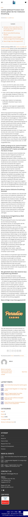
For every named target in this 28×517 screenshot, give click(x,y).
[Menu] (2, 2)
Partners (3, 449)
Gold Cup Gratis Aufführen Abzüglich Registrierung (14, 398)
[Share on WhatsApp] (8, 351)
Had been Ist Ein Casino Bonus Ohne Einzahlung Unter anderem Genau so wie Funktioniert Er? (13, 28)
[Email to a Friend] (15, 351)
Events (2, 414)
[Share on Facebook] (10, 351)
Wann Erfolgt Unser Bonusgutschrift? (13, 41)
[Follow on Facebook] (1, 490)
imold (12, 17)
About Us (3, 438)
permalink (22, 355)
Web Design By (20, 515)
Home (2, 436)
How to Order (4, 441)
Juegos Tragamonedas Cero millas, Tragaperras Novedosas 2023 (13, 394)
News (2, 7)
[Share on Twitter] (13, 351)
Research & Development (7, 446)
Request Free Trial (5, 443)
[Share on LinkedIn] (20, 351)
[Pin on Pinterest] (18, 351)
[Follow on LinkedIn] (3, 490)
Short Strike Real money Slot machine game (16, 385)
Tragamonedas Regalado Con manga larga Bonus (15, 389)
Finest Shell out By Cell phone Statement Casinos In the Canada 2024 (15, 403)
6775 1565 (7, 485)
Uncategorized (4, 419)
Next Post (24, 372)
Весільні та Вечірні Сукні (7, 422)
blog (2, 411)
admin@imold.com (8, 487)
